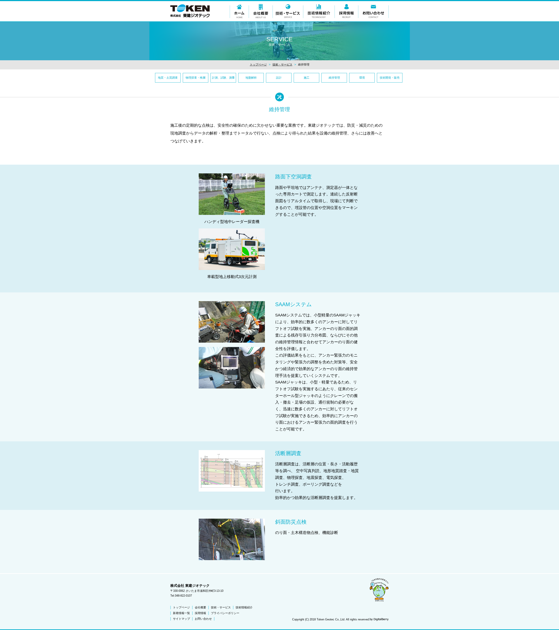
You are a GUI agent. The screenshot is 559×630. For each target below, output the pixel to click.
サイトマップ (181, 618)
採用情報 (200, 613)
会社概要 (200, 607)
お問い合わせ (203, 618)
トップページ (258, 64)
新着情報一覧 (181, 613)
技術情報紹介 (244, 607)
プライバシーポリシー (225, 613)
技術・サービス (282, 64)
